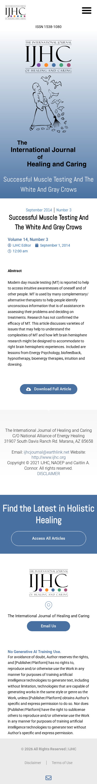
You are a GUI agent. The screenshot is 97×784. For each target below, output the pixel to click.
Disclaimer (33, 763)
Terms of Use (62, 763)
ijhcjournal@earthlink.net (46, 452)
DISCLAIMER (48, 473)
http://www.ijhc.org (49, 457)
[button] (86, 10)
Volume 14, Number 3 (28, 239)
